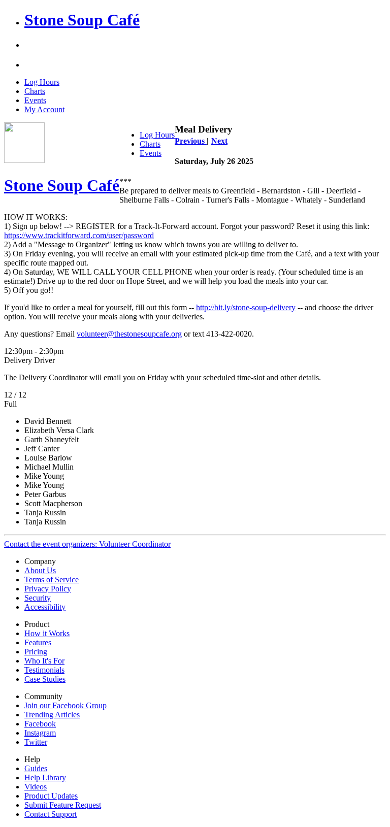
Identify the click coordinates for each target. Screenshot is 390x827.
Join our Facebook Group (65, 705)
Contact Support (50, 814)
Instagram (40, 733)
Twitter (35, 742)
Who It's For (44, 660)
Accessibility (45, 607)
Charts (34, 91)
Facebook (40, 723)
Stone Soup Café (82, 20)
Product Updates (51, 795)
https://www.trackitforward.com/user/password (79, 235)
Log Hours (41, 82)
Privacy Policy (47, 588)
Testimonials (44, 670)
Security (37, 597)
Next (219, 141)
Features (37, 642)
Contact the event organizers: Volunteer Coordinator (87, 544)
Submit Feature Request (62, 805)
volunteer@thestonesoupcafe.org (129, 333)
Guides (35, 768)
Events (35, 100)
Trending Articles (52, 714)
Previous (191, 141)
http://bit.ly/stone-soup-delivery (246, 307)
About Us (40, 570)
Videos (35, 786)
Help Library (45, 777)
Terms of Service (51, 579)
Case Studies (45, 679)
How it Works (47, 633)
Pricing (35, 651)
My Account (44, 109)
